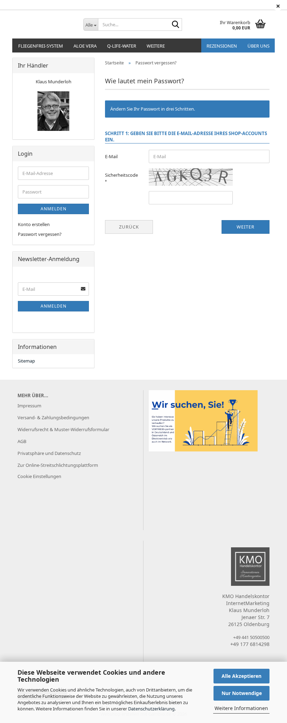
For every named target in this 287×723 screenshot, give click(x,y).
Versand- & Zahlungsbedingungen (53, 417)
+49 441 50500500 (251, 637)
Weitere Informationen (241, 708)
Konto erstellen (34, 224)
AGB (22, 441)
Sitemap (26, 361)
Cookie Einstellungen (39, 476)
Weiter (245, 227)
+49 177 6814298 (250, 644)
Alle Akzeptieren (241, 676)
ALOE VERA (85, 46)
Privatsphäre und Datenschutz (49, 453)
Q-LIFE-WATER (121, 46)
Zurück (129, 227)
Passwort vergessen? (40, 234)
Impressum (29, 405)
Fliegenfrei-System (40, 46)
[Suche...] (175, 25)
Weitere (156, 46)
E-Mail (111, 156)
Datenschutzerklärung (151, 709)
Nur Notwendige (242, 693)
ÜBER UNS (258, 46)
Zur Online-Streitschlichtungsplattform (58, 465)
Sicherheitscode (121, 175)
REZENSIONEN (221, 46)
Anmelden (53, 209)
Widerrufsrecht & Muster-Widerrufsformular (63, 429)
